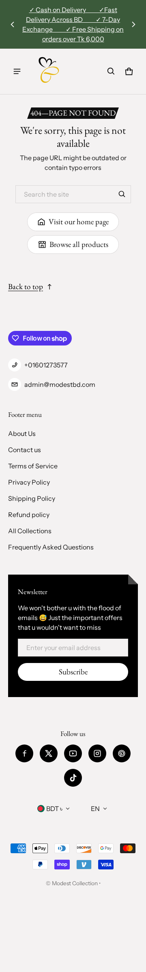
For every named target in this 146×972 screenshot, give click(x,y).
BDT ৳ (54, 809)
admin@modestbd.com (59, 384)
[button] (111, 71)
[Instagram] (97, 753)
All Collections (30, 531)
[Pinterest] (122, 753)
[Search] (122, 194)
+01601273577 (46, 365)
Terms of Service (33, 466)
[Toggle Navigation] (17, 71)
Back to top (25, 286)
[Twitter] (49, 753)
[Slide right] (133, 24)
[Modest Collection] (49, 71)
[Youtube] (73, 753)
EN (95, 809)
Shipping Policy (31, 498)
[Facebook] (24, 753)
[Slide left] (12, 24)
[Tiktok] (73, 778)
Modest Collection (75, 883)
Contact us (24, 450)
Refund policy (28, 515)
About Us (22, 433)
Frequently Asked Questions (51, 547)
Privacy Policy (29, 482)
